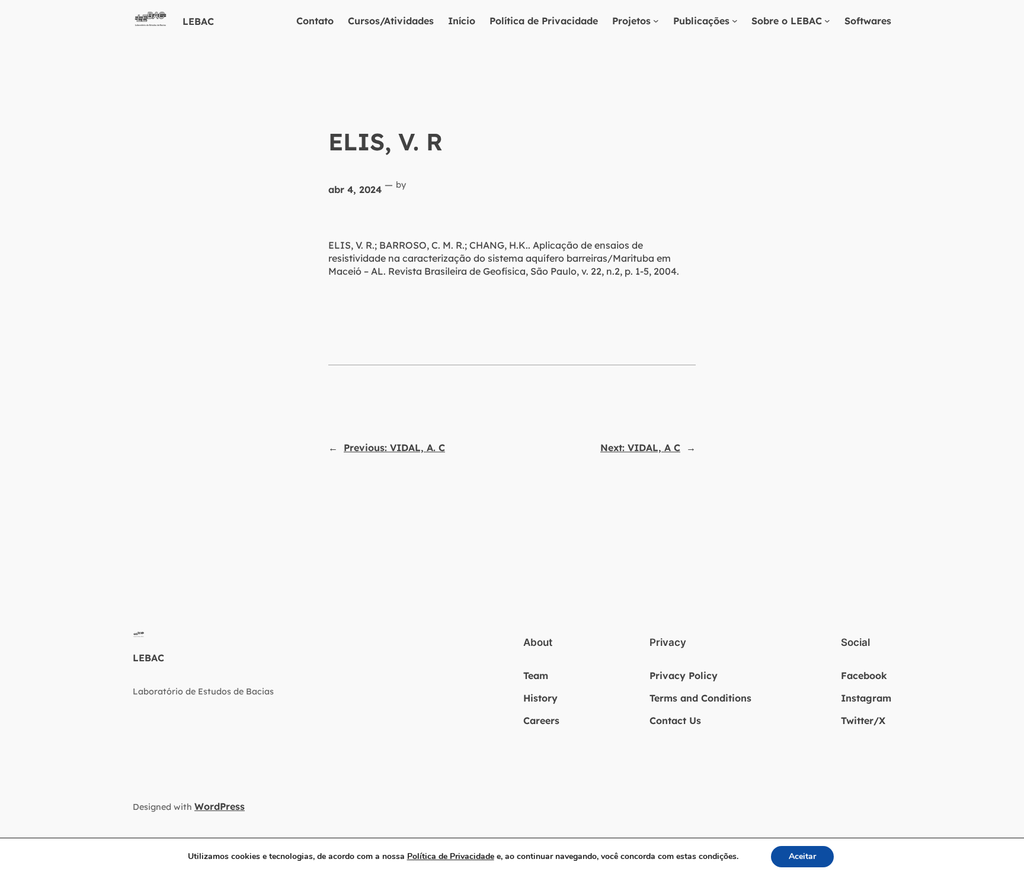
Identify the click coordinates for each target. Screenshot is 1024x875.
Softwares (867, 21)
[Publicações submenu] (735, 21)
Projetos (631, 21)
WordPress (219, 806)
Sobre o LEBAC (786, 21)
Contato (315, 21)
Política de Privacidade (543, 21)
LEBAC (198, 21)
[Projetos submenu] (656, 21)
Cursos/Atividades (391, 21)
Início (461, 21)
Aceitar (802, 856)
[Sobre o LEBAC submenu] (827, 21)
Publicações (701, 21)
